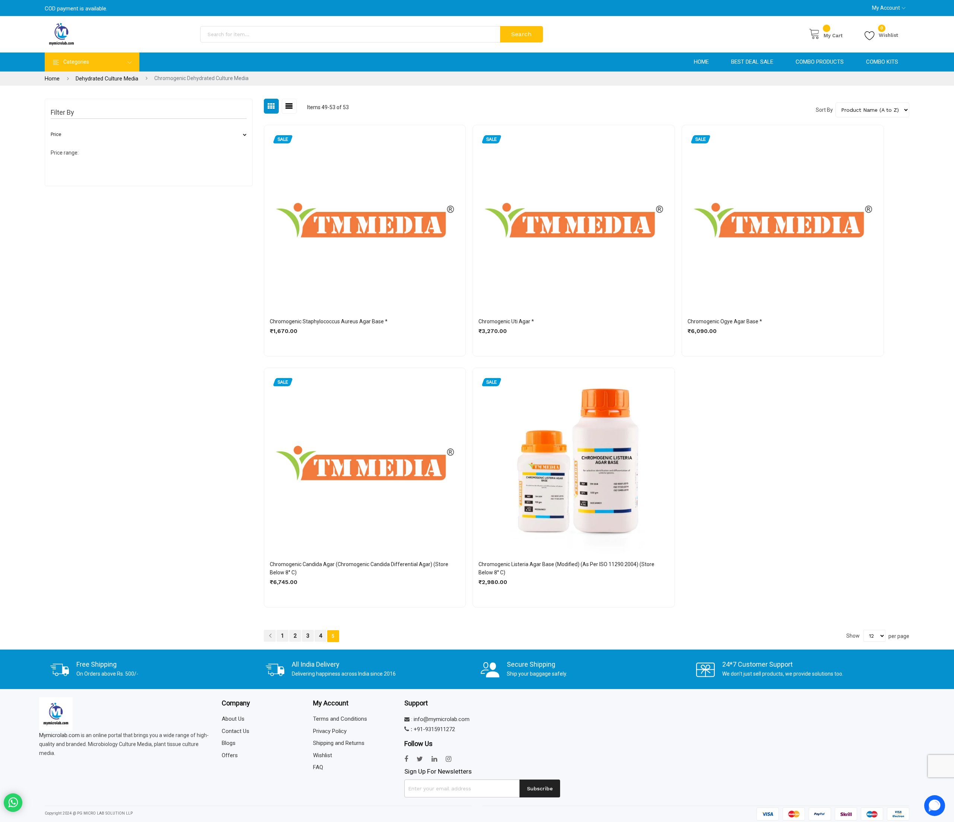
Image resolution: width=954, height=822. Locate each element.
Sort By (824, 110)
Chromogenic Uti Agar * (506, 321)
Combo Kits (882, 61)
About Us (233, 718)
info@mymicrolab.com (442, 719)
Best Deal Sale (752, 61)
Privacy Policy (330, 731)
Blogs (229, 743)
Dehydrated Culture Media (107, 78)
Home (701, 61)
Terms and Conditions (340, 718)
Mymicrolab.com (59, 735)
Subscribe (540, 788)
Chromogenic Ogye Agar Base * (725, 321)
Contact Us (235, 731)
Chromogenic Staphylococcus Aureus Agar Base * (329, 321)
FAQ (318, 767)
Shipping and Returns (338, 743)
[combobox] (351, 34)
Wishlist (888, 34)
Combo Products (820, 61)
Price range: (65, 153)
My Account (886, 8)
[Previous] (270, 636)
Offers (230, 755)
